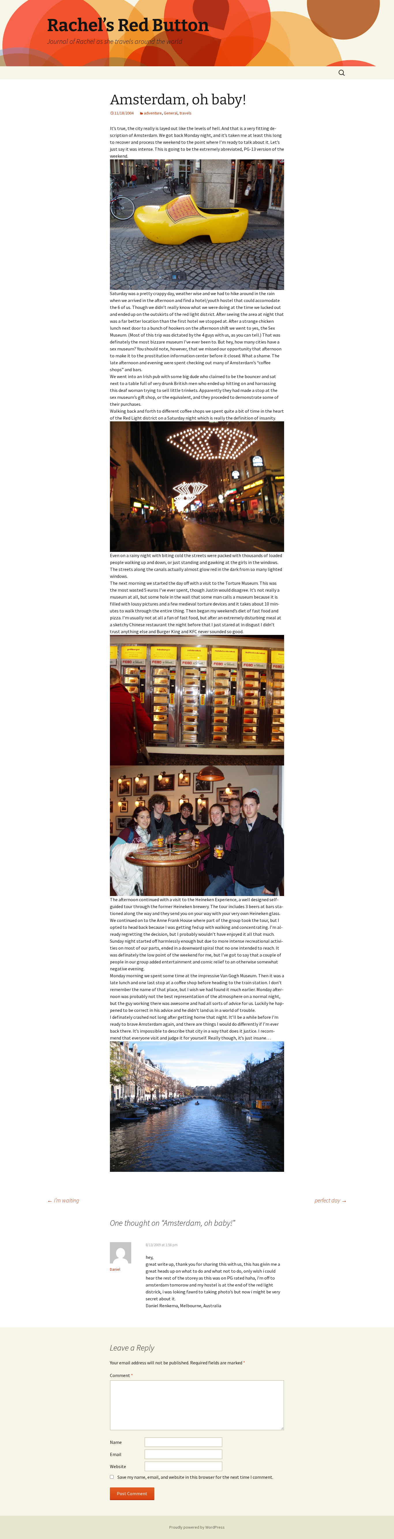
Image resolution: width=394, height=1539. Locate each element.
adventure (153, 113)
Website (118, 1466)
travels (185, 113)
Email (115, 1454)
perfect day (331, 1200)
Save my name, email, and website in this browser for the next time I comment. (195, 1477)
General (170, 113)
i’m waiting (63, 1200)
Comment (121, 1375)
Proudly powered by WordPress (197, 1527)
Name (116, 1442)
